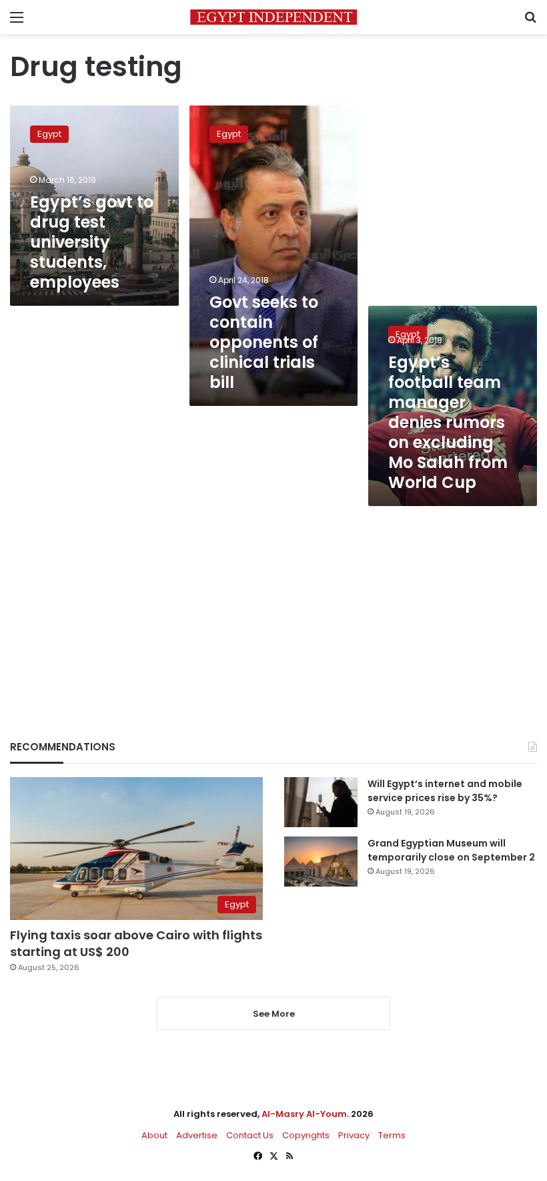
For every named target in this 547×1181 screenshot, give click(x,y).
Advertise (196, 1135)
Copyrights (306, 1135)
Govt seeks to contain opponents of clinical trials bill (263, 342)
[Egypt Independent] (273, 17)
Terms (392, 1135)
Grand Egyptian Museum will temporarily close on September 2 (451, 850)
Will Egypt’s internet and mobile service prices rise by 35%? (445, 790)
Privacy (354, 1135)
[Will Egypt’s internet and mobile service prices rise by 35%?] (321, 802)
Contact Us (250, 1135)
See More (274, 1013)
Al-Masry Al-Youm (304, 1114)
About (154, 1135)
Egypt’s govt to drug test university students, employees (91, 242)
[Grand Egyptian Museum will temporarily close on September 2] (321, 862)
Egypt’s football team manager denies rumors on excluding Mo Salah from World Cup (448, 422)
